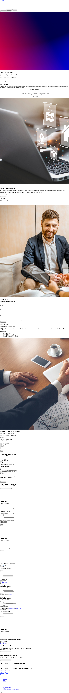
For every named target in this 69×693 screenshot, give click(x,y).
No (2, 480)
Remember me (4, 579)
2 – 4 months (4, 459)
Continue (2, 550)
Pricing (4, 680)
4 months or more (5, 460)
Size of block (2, 520)
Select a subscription (4, 665)
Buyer (5, 565)
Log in (10, 594)
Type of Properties (3, 513)
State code (2, 515)
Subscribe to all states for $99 (5, 670)
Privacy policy (18, 608)
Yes (2, 479)
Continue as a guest (5, 571)
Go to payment (3, 643)
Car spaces (2, 519)
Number (1, 602)
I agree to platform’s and (11, 608)
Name (1, 601)
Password (2, 578)
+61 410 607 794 (3, 9)
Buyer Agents (5, 6)
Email (1, 575)
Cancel (7, 643)
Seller (1, 565)
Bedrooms (2, 516)
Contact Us (8, 196)
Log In (2, 570)
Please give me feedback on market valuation (9, 470)
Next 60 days (4, 458)
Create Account (4, 582)
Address (1, 514)
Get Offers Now (3, 196)
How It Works (5, 679)
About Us (4, 5)
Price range (2, 521)
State (1, 641)
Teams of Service (12, 608)
